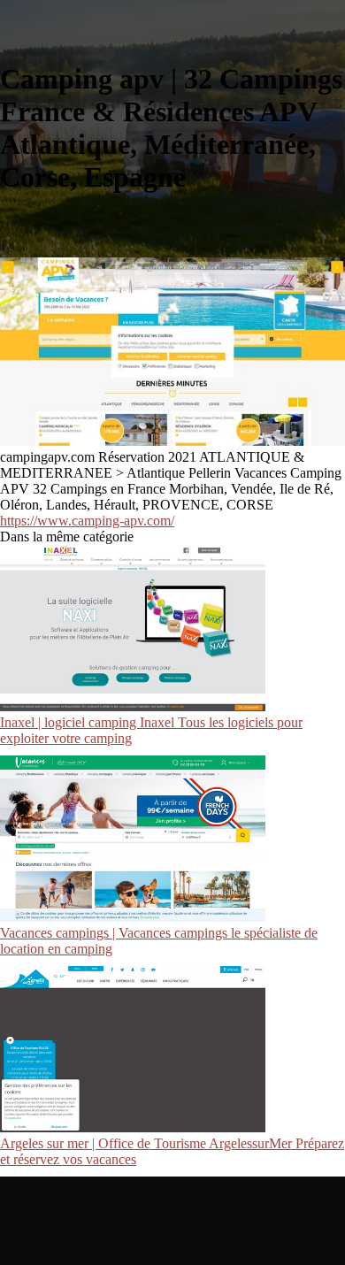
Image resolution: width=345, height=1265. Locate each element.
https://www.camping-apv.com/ (87, 520)
